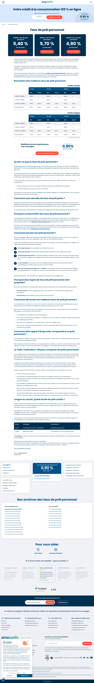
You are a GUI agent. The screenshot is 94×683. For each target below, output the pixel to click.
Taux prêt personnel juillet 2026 (12, 511)
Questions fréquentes (55, 553)
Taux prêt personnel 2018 (54, 518)
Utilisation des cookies (29, 652)
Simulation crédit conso (9, 485)
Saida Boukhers (22, 453)
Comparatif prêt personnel (78, 627)
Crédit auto (6, 473)
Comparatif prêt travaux (77, 629)
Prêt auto (3, 621)
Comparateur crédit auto (72, 467)
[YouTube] (91, 658)
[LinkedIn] (88, 658)
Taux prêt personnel (53, 625)
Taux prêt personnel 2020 (55, 513)
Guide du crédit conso (9, 491)
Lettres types (38, 553)
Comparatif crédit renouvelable (79, 625)
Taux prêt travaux (52, 627)
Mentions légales (28, 648)
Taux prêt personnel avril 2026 (12, 518)
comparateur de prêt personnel (40, 229)
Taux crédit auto (52, 621)
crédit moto (76, 470)
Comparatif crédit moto (77, 623)
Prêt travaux (4, 629)
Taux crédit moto (52, 623)
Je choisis (9, 675)
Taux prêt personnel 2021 (54, 511)
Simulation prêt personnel (9, 483)
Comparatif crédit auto (77, 621)
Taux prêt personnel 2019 (54, 516)
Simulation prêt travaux (31, 625)
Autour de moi (62, 602)
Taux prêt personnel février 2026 (12, 522)
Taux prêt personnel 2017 (54, 520)
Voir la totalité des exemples (22, 448)
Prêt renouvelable (6, 625)
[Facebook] (81, 658)
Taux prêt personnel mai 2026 (12, 516)
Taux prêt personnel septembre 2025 (13, 534)
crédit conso (36, 166)
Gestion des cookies (29, 654)
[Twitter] (84, 658)
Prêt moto (4, 623)
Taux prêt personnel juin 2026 (12, 513)
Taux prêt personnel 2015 (54, 525)
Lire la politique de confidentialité (10, 670)
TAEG (24, 356)
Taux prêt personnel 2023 (54, 509)
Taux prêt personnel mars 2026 (12, 520)
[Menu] (3, 2)
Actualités (5, 488)
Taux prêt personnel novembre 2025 (13, 529)
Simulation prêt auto (30, 621)
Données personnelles (29, 650)
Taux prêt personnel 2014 (54, 527)
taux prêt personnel (43, 478)
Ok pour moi (24, 675)
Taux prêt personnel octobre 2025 (13, 532)
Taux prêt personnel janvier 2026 (12, 525)
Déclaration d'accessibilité (30, 645)
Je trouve (50, 602)
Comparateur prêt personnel (73, 465)
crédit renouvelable (78, 476)
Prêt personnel (6, 467)
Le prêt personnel (19, 166)
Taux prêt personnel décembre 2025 (13, 527)
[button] (3, 680)
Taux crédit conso (7, 480)
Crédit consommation (8, 470)
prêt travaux (76, 473)
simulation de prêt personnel (41, 222)
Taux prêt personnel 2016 (54, 522)
